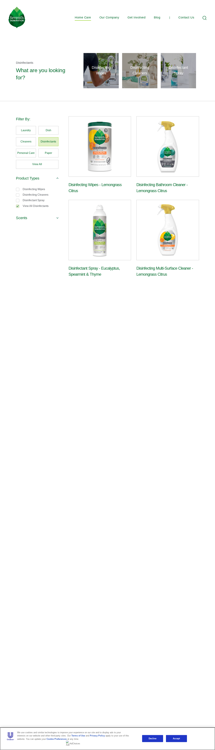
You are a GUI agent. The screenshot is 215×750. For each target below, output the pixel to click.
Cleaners (25, 141)
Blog (157, 17)
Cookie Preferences (57, 739)
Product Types (27, 178)
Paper (48, 153)
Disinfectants (48, 141)
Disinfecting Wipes (34, 189)
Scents (21, 218)
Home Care (83, 17)
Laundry (26, 130)
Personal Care (26, 153)
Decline (153, 738)
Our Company (109, 17)
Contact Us (186, 17)
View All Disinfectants (36, 206)
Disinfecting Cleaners (35, 194)
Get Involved (136, 17)
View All (37, 164)
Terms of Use (78, 735)
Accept (176, 738)
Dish (48, 130)
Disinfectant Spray (34, 200)
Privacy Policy (97, 735)
